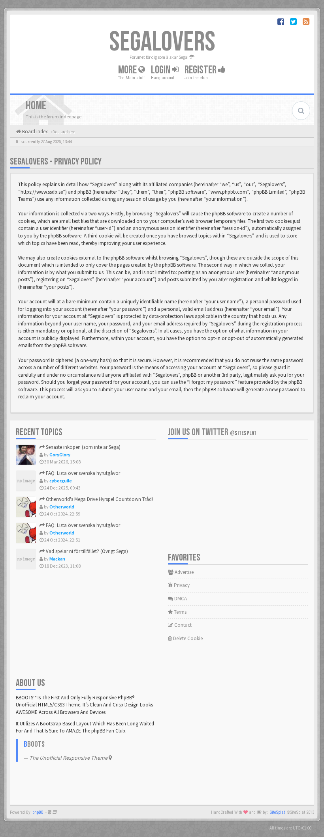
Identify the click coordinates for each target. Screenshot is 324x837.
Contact (182, 625)
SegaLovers (162, 42)
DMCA (180, 598)
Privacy (181, 585)
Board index (34, 131)
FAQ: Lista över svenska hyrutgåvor (82, 473)
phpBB (37, 812)
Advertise (183, 572)
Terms (179, 612)
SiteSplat (277, 812)
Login (161, 70)
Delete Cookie (187, 638)
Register (201, 70)
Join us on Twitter (212, 432)
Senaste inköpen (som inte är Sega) (83, 447)
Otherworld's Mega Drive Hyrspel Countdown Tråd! (99, 499)
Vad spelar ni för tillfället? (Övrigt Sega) (86, 551)
